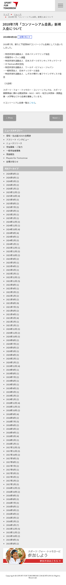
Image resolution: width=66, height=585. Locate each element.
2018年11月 (11, 406)
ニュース (18, 14)
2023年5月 (11, 262)
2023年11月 (11, 251)
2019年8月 (11, 373)
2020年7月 (11, 343)
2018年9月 (11, 414)
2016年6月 (11, 506)
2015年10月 (11, 536)
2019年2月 (11, 395)
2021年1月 (11, 325)
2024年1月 (11, 243)
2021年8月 (11, 303)
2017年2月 (11, 480)
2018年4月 (11, 432)
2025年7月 (11, 207)
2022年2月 (11, 292)
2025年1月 (11, 218)
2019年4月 (11, 388)
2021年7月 (11, 306)
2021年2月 (11, 321)
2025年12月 (11, 192)
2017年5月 (11, 473)
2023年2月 (11, 273)
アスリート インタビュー (17, 139)
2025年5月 (11, 210)
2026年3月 (11, 181)
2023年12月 (11, 247)
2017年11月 (11, 451)
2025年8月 (11, 203)
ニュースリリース (14, 143)
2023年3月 (11, 269)
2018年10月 (11, 410)
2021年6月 (11, 310)
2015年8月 (11, 543)
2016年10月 (11, 491)
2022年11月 (11, 281)
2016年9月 (11, 495)
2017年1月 (11, 484)
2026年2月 (11, 184)
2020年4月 (11, 354)
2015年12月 (11, 528)
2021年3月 (11, 317)
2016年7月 (11, 502)
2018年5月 (11, 428)
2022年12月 (11, 277)
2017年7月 (11, 465)
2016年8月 (11, 499)
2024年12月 (11, 221)
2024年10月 (11, 229)
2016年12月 (11, 487)
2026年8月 (11, 173)
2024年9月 (11, 232)
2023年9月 (11, 258)
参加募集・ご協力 (14, 146)
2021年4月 (11, 314)
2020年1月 (11, 362)
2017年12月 (11, 447)
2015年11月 (11, 532)
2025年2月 (11, 214)
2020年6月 (11, 347)
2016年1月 (11, 525)
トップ (6, 14)
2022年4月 (11, 288)
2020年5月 (11, 351)
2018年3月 (11, 436)
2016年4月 (11, 513)
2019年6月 (11, 380)
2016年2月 (11, 521)
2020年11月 (11, 332)
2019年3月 (11, 391)
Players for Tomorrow (16, 157)
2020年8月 (11, 340)
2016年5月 (11, 510)
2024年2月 (11, 240)
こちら (32, 102)
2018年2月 (11, 440)
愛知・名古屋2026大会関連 (18, 135)
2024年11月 (11, 225)
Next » (56, 117)
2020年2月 (11, 358)
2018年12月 (11, 402)
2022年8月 (11, 284)
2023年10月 (11, 255)
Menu (60, 5)
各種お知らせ (24, 37)
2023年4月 (11, 266)
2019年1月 (11, 399)
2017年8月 (11, 462)
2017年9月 (11, 458)
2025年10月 (11, 195)
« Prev (9, 117)
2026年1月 (11, 188)
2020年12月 (11, 328)
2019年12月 (11, 366)
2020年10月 (11, 336)
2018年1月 (11, 443)
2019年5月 (11, 384)
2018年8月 (11, 417)
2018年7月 (11, 421)
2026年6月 (11, 177)
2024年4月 (11, 236)
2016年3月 (11, 517)
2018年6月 (11, 425)
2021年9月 (11, 299)
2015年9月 (11, 539)
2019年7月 (11, 377)
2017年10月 (11, 454)
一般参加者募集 (13, 150)
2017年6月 (11, 469)
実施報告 (10, 154)
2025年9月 (11, 199)
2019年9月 (11, 369)
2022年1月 (11, 295)
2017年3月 (11, 476)
